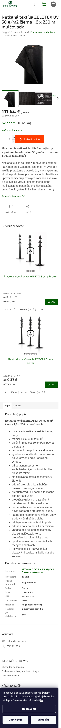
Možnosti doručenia (12, 130)
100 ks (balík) (9, 309)
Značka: (15, 35)
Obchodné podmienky (13, 667)
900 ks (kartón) (37, 392)
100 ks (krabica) (19, 392)
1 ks (41, 309)
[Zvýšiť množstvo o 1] (13, 137)
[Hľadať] (35, 4)
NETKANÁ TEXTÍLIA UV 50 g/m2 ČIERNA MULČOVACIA (38, 571)
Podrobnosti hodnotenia (42, 32)
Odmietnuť (15, 720)
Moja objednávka (10, 675)
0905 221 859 (13, 646)
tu (41, 700)
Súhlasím (43, 720)
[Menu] (53, 4)
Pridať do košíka (32, 139)
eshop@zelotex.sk (16, 641)
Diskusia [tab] (17, 405)
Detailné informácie (11, 196)
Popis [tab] (7, 405)
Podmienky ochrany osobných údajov (20, 671)
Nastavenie (29, 709)
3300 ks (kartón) (28, 309)
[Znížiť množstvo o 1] (13, 141)
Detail (51, 301)
